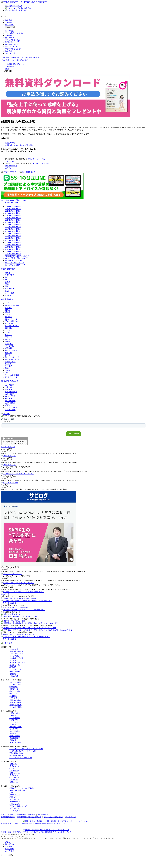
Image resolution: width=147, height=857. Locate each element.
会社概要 (31, 814)
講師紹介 (12, 667)
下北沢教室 (9, 387)
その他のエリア (11, 295)
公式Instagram (14, 773)
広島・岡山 (9, 288)
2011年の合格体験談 (13, 240)
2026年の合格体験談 (13, 206)
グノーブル (9, 323)
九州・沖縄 (9, 293)
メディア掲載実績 (8, 814)
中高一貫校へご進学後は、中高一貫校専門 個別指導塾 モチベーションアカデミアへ (33, 823)
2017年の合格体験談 (13, 227)
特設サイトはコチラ (8, 603)
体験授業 (8, 20)
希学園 (7, 314)
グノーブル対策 (15, 684)
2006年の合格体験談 (13, 251)
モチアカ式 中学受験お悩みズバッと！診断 (26, 749)
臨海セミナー (10, 368)
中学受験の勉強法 (12, 44)
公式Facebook (14, 777)
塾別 (7, 69)
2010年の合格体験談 (13, 242)
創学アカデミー (11, 350)
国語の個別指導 (15, 700)
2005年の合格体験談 (13, 254)
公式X (11, 768)
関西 (7, 286)
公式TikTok (13, 780)
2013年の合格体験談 (13, 236)
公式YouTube (14, 766)
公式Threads (13, 775)
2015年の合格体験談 (13, 231)
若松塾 (7, 370)
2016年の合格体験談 (13, 229)
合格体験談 (9, 38)
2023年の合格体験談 (13, 213)
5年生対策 (13, 696)
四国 (7, 291)
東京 (7, 279)
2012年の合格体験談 (13, 238)
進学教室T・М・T (12, 359)
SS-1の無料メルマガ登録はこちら (14, 200)
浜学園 (7, 312)
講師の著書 (21, 814)
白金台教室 (9, 394)
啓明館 (7, 341)
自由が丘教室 (10, 396)
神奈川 (7, 282)
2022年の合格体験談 (13, 215)
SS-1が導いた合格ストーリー (16, 265)
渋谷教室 (8, 389)
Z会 (6, 373)
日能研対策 (13, 689)
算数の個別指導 (15, 702)
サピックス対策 (15, 682)
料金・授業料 (14, 672)
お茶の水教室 (14, 718)
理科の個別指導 (15, 705)
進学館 (7, 355)
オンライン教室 (11, 407)
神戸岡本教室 (10, 410)
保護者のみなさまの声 (13, 260)
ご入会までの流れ (16, 669)
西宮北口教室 (10, 403)
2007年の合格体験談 (13, 249)
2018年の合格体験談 (13, 224)
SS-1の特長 (9, 25)
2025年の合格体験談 (13, 209)
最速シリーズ (14, 665)
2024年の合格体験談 (13, 211)
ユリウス (8, 366)
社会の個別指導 (15, 707)
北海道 (7, 273)
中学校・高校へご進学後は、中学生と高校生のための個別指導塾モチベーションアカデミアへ (37, 832)
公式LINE (13, 764)
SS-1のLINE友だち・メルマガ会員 (22, 751)
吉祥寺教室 (9, 385)
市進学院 (8, 328)
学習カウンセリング (13, 49)
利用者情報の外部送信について (29, 817)
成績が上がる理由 (16, 651)
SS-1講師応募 (43, 814)
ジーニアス (9, 346)
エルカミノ (9, 332)
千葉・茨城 (9, 275)
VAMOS (8, 364)
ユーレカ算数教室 (12, 375)
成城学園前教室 (11, 392)
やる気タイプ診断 (16, 658)
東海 (7, 284)
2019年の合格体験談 (13, 222)
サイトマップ (70, 817)
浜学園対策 (13, 687)
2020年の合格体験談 (13, 220)
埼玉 (7, 277)
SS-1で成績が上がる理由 (14, 33)
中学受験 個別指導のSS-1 (14, 64)
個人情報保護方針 (8, 817)
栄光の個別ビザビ (12, 321)
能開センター (10, 362)
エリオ (7, 330)
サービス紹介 (14, 656)
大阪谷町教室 (10, 401)
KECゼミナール (11, 377)
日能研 (7, 310)
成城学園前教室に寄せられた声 (17, 256)
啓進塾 (7, 339)
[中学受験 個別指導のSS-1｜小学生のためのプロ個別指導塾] (24, 2)
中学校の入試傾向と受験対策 (20, 758)
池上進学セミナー (12, 326)
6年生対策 (13, 693)
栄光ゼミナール (11, 319)
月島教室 (12, 715)
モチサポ (12, 660)
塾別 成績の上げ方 (12, 42)
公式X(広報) (14, 771)
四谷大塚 (8, 308)
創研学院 (8, 353)
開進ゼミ (8, 337)
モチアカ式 (9, 836)
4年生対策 (13, 698)
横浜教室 (8, 398)
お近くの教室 (10, 53)
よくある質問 (14, 811)
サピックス (9, 303)
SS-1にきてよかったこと (14, 263)
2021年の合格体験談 (13, 218)
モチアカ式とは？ (16, 654)
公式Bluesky (14, 782)
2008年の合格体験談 (13, 247)
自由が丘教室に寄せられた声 (16, 258)
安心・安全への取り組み (53, 817)
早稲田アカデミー (12, 305)
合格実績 (8, 22)
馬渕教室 (8, 317)
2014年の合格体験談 (13, 233)
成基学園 (8, 348)
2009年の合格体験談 (13, 245)
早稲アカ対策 (14, 691)
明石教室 (8, 405)
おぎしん (8, 335)
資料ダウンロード (12, 47)
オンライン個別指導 (13, 40)
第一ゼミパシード (12, 357)
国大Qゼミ (9, 344)
